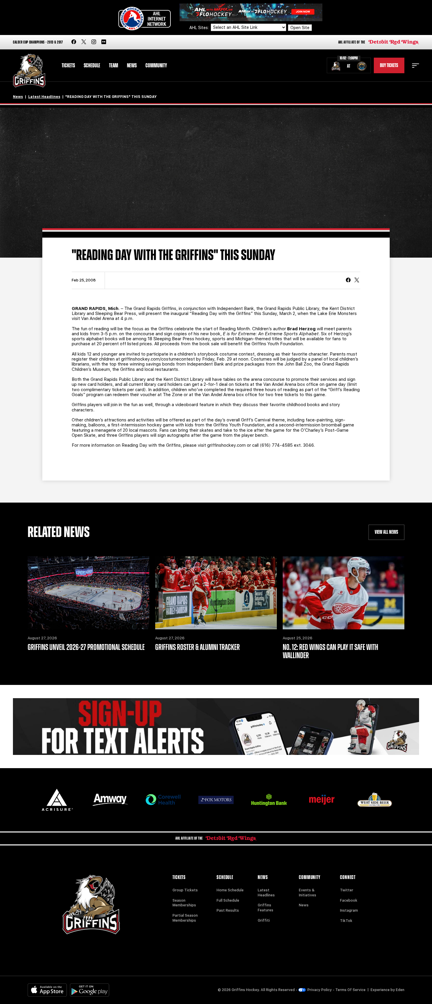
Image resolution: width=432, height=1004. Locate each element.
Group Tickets (185, 890)
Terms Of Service (350, 990)
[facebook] (73, 42)
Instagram (349, 910)
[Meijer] (321, 800)
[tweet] (356, 280)
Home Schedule (230, 890)
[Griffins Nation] (216, 726)
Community (156, 66)
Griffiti (264, 920)
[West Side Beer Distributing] (374, 800)
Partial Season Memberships (185, 918)
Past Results (228, 910)
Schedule (92, 66)
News (132, 66)
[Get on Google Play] (89, 990)
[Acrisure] (57, 800)
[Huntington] (269, 800)
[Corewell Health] (163, 799)
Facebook (348, 900)
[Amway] (110, 800)
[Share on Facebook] (348, 280)
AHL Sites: (199, 27)
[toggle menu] (415, 65)
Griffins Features (265, 907)
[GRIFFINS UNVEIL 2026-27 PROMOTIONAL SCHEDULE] (88, 592)
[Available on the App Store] (47, 990)
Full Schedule (228, 900)
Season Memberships (184, 903)
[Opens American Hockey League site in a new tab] (145, 18)
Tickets (68, 66)
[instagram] (93, 42)
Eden (400, 990)
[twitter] (83, 42)
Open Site (299, 27)
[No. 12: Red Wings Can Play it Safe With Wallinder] (343, 592)
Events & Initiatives (307, 892)
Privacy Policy (319, 990)
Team (113, 66)
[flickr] (103, 42)
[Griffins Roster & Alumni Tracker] (216, 592)
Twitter (346, 890)
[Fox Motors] (216, 800)
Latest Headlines (44, 97)
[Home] (29, 71)
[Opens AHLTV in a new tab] (251, 12)
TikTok (346, 921)
